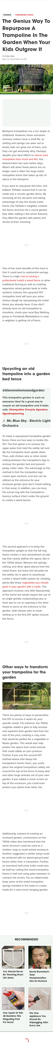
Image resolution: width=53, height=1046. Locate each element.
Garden (7, 14)
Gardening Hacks (24, 14)
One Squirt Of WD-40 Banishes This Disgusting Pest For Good (13, 1018)
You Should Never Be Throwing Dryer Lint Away (13, 975)
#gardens (42, 409)
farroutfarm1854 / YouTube (38, 707)
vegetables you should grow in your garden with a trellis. (25, 585)
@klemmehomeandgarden (23, 390)
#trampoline (16, 409)
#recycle (30, 409)
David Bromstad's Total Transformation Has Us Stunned (39, 976)
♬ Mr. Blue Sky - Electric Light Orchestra (26, 423)
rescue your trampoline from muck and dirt (25, 157)
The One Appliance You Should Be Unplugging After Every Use (38, 1019)
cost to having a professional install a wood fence (21, 278)
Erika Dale (9, 56)
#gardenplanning (13, 413)
